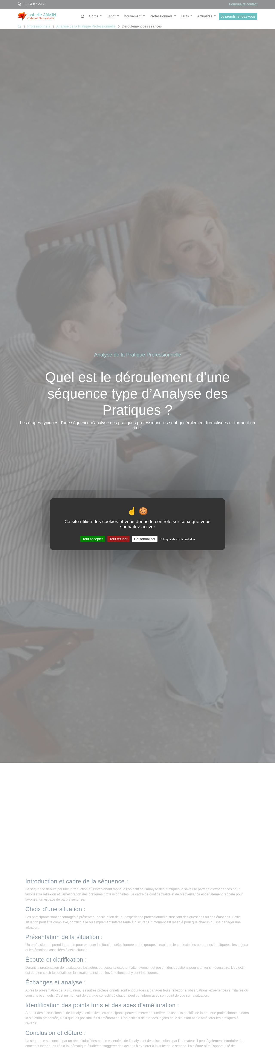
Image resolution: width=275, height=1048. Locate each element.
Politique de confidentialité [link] (177, 539)
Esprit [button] (111, 16)
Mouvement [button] (133, 16)
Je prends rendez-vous (238, 16)
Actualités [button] (205, 16)
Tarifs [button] (185, 16)
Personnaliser (144, 539)
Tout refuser (118, 539)
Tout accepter (92, 539)
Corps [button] (94, 16)
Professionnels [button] (161, 16)
